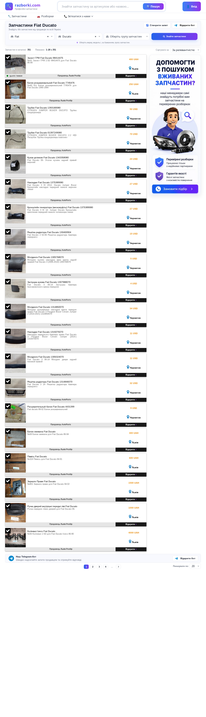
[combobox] (32, 36)
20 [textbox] (193, 566)
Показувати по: (181, 566)
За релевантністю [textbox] (183, 50)
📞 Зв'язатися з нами (77, 16)
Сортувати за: (162, 50)
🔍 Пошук (153, 6)
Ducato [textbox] (79, 36)
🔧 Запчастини (17, 16)
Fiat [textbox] (32, 36)
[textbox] (127, 36)
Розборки (47, 16)
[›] (118, 567)
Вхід (191, 6)
